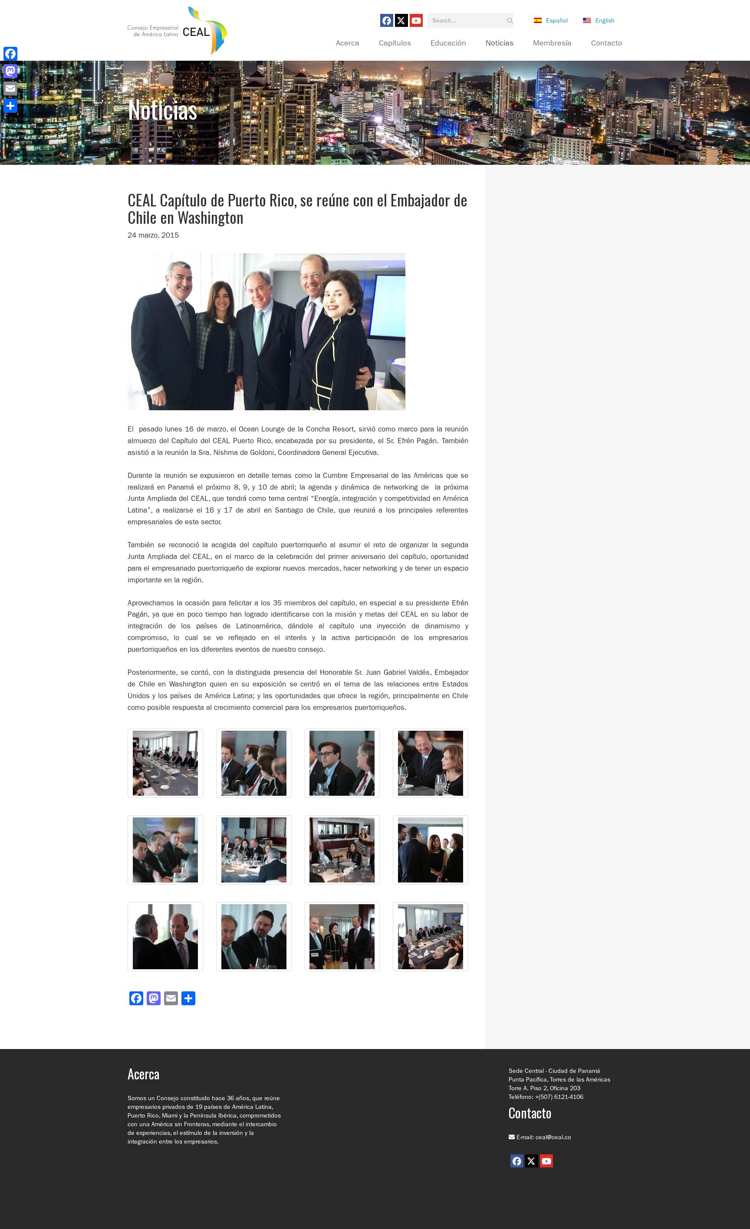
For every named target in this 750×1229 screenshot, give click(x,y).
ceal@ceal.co (553, 1137)
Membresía (552, 43)
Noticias (499, 43)
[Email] (10, 88)
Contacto (606, 43)
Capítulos (395, 43)
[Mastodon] (10, 71)
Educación (448, 43)
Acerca (347, 43)
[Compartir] (10, 105)
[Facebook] (10, 53)
